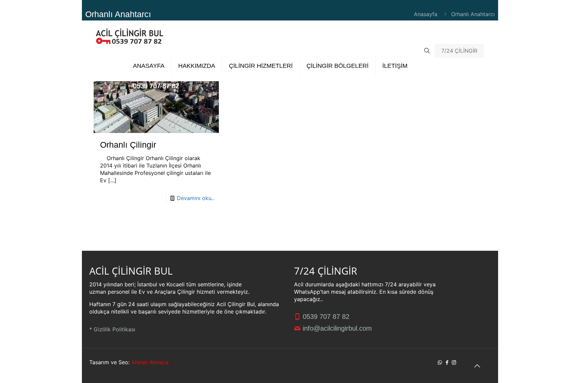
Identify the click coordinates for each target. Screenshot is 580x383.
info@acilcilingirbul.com (336, 328)
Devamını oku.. (195, 198)
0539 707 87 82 (325, 316)
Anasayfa (425, 14)
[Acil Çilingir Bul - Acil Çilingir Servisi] (129, 35)
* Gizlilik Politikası (112, 329)
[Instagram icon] (453, 362)
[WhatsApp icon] (439, 362)
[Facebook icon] (446, 362)
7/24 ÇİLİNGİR (459, 50)
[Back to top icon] (477, 365)
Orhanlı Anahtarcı (473, 14)
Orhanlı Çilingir (128, 144)
